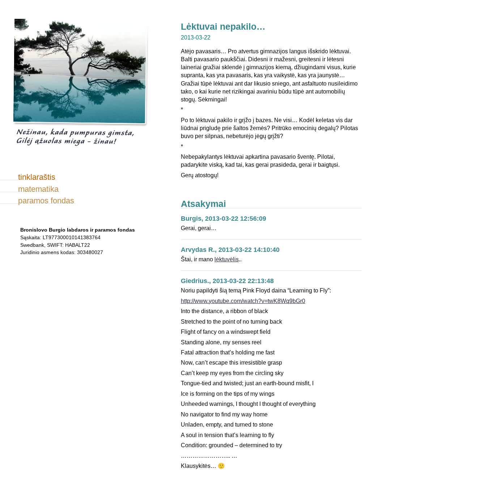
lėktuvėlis (226, 259)
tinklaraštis (36, 177)
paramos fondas (46, 200)
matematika (38, 189)
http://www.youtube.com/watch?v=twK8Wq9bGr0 (243, 301)
